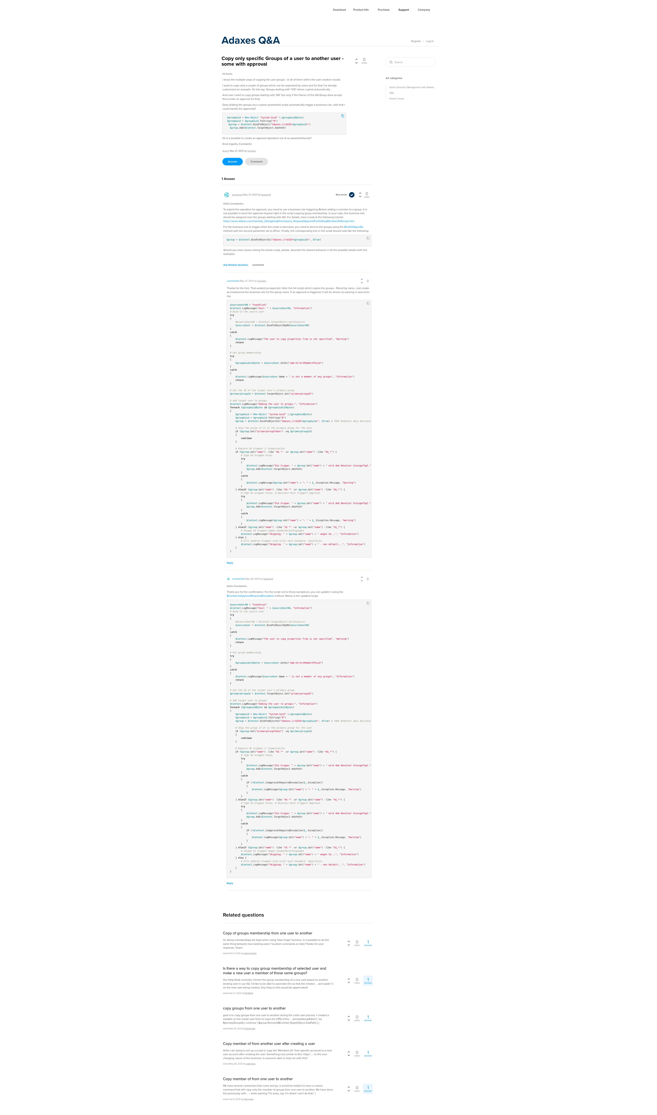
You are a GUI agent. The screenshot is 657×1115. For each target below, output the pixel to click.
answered (237, 195)
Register (416, 41)
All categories (394, 78)
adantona (250, 1063)
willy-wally (248, 1099)
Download (339, 10)
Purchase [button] (384, 10)
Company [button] (424, 10)
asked (225, 151)
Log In (430, 41)
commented (233, 281)
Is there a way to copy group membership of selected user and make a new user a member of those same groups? (274, 970)
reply (230, 563)
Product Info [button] (361, 10)
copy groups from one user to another (254, 1008)
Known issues (396, 98)
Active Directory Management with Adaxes (411, 87)
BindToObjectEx (353, 227)
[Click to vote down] (356, 62)
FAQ (391, 93)
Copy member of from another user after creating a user (269, 1043)
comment (256, 162)
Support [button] (403, 10)
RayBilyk (249, 993)
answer (232, 162)
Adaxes (234, 10)
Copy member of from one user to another (258, 1079)
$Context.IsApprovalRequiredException (250, 596)
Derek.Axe (250, 1028)
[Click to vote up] (356, 59)
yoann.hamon (249, 953)
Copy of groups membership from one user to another (267, 933)
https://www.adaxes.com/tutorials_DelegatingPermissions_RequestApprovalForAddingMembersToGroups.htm (288, 221)
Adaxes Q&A (251, 40)
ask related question (235, 265)
